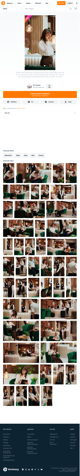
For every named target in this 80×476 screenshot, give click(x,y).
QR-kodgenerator (8, 460)
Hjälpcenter (53, 434)
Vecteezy (6, 437)
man (33, 155)
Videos (28, 3)
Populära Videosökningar (32, 452)
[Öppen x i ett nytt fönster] (38, 469)
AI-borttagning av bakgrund (9, 456)
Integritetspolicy (70, 470)
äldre (18, 155)
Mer (46, 3)
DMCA (29, 437)
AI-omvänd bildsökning (7, 452)
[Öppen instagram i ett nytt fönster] (26, 469)
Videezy (5, 440)
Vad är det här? (21, 108)
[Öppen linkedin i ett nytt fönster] (29, 469)
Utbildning (6, 445)
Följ (49, 87)
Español (71, 437)
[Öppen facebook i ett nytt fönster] (23, 469)
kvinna (41, 155)
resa (25, 155)
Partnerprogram (32, 440)
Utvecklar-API (7, 448)
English (71, 434)
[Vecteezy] (3, 3)
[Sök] (70, 8)
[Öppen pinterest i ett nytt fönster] (32, 469)
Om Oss (51, 440)
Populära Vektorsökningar (32, 443)
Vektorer (10, 3)
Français (71, 445)
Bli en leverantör (52, 443)
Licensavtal (30, 434)
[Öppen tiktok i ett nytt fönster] (35, 469)
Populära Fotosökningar (31, 448)
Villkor (62, 470)
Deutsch (71, 442)
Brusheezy (6, 434)
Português (72, 440)
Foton (19, 3)
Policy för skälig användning (65, 471)
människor (8, 155)
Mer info (7, 113)
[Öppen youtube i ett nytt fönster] (41, 469)
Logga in (70, 3)
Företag (5, 442)
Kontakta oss (53, 437)
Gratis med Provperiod (40, 94)
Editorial (38, 3)
